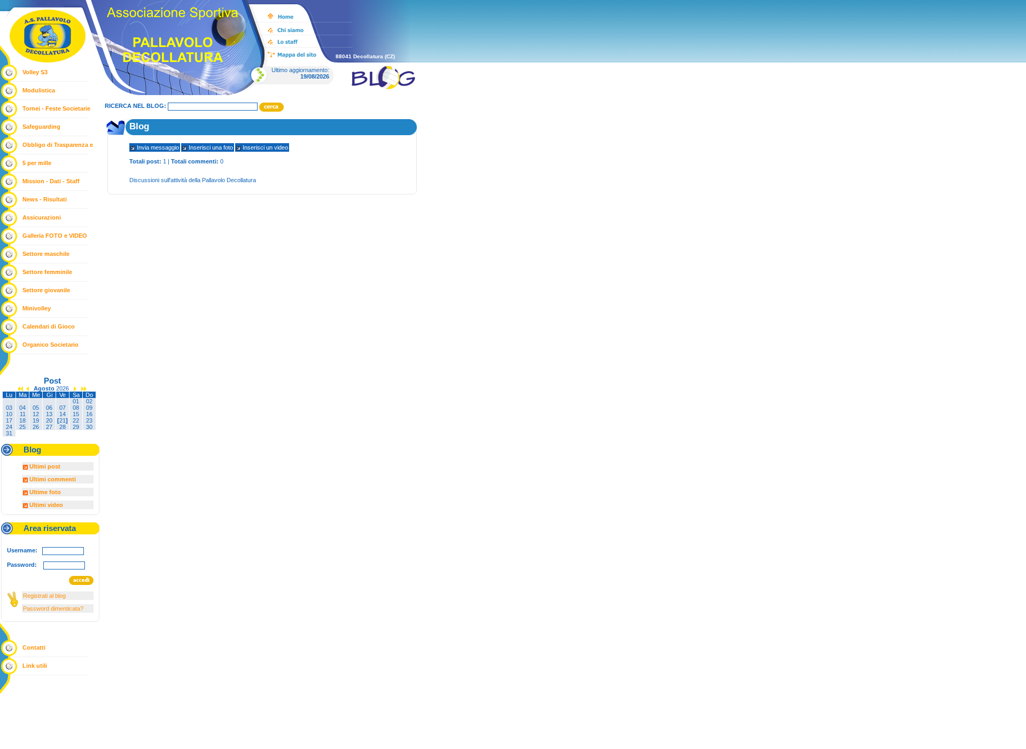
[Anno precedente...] (20, 388)
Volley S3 (35, 72)
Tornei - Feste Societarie (56, 108)
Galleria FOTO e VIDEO (54, 235)
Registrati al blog (44, 595)
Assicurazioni (41, 217)
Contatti (33, 647)
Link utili (34, 665)
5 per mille (36, 163)
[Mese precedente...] (27, 388)
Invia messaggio (157, 147)
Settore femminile (47, 272)
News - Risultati (44, 199)
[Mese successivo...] (75, 388)
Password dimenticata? (53, 608)
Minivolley (36, 308)
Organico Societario (50, 344)
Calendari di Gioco (48, 326)
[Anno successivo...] (84, 388)
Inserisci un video (264, 147)
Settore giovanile (46, 290)
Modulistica (38, 90)
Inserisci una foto (210, 147)
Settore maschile (45, 254)
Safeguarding (41, 126)
